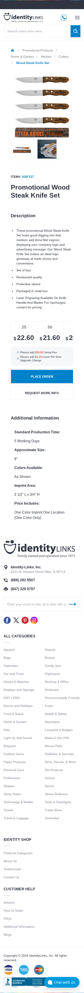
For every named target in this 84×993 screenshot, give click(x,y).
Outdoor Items (14, 754)
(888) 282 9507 (23, 580)
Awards (50, 649)
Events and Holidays (18, 706)
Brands (50, 657)
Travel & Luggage (16, 818)
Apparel (9, 649)
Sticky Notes (12, 794)
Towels (8, 810)
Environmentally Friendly (62, 698)
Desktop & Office (57, 682)
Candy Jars (53, 665)
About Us (10, 861)
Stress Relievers (56, 794)
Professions (12, 778)
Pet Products (54, 770)
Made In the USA (57, 738)
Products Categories (18, 853)
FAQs (7, 918)
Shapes (9, 786)
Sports (49, 786)
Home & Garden (15, 722)
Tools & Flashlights (58, 802)
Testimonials (12, 869)
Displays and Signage (19, 690)
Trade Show (53, 810)
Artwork (9, 902)
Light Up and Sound (18, 738)
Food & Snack (14, 714)
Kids (7, 730)
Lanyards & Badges (59, 730)
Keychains (52, 722)
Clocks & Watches (16, 682)
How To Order (13, 910)
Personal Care (14, 770)
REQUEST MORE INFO (42, 393)
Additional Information (19, 926)
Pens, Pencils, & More (60, 762)
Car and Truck (14, 674)
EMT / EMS (12, 698)
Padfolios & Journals (59, 754)
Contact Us (11, 877)
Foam (49, 706)
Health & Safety (56, 714)
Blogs (7, 934)
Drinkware (52, 690)
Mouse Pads (53, 746)
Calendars (11, 665)
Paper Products (15, 762)
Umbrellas (52, 818)
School (49, 778)
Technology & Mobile (18, 802)
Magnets (10, 746)
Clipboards (52, 674)
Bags (7, 657)
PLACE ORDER (42, 376)
